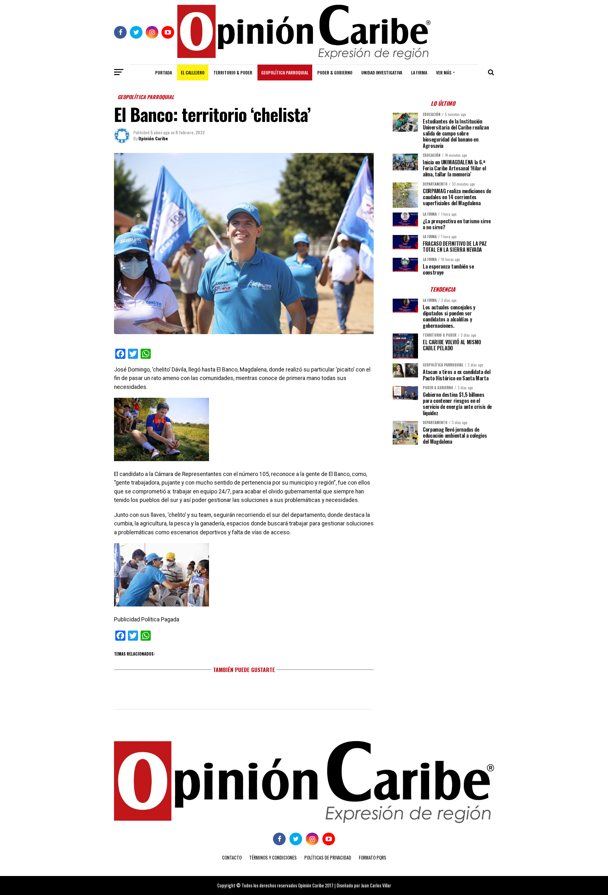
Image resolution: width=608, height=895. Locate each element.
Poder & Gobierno (334, 72)
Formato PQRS (372, 857)
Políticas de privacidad (327, 857)
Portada (163, 72)
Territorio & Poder (232, 72)
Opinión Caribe (153, 138)
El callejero (193, 72)
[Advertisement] (443, 494)
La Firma (419, 72)
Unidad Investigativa (381, 72)
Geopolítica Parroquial (284, 72)
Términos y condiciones (273, 857)
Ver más (443, 72)
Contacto (232, 857)
